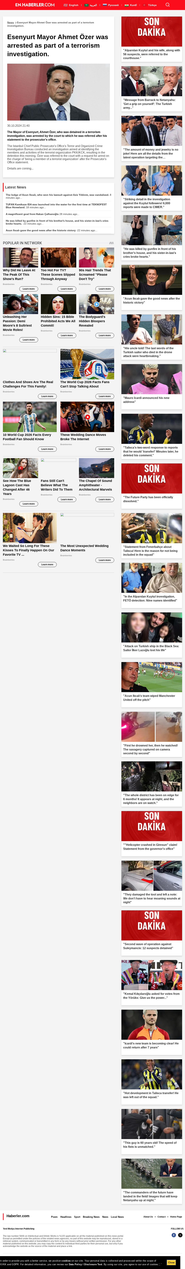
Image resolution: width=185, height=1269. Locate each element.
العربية (93, 5)
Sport (77, 1217)
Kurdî (133, 5)
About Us (148, 1217)
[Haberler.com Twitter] (180, 1237)
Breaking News (91, 1217)
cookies (66, 1260)
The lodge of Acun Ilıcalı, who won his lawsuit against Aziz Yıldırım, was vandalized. (58, 196)
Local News (117, 1217)
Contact (162, 1217)
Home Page (176, 1217)
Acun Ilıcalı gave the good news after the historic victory (51, 230)
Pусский (113, 5)
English (73, 5)
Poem (54, 1217)
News (105, 1217)
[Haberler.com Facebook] (174, 1237)
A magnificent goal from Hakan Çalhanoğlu (42, 214)
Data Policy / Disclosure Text (85, 1264)
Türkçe (152, 5)
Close (171, 1262)
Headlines (65, 1217)
